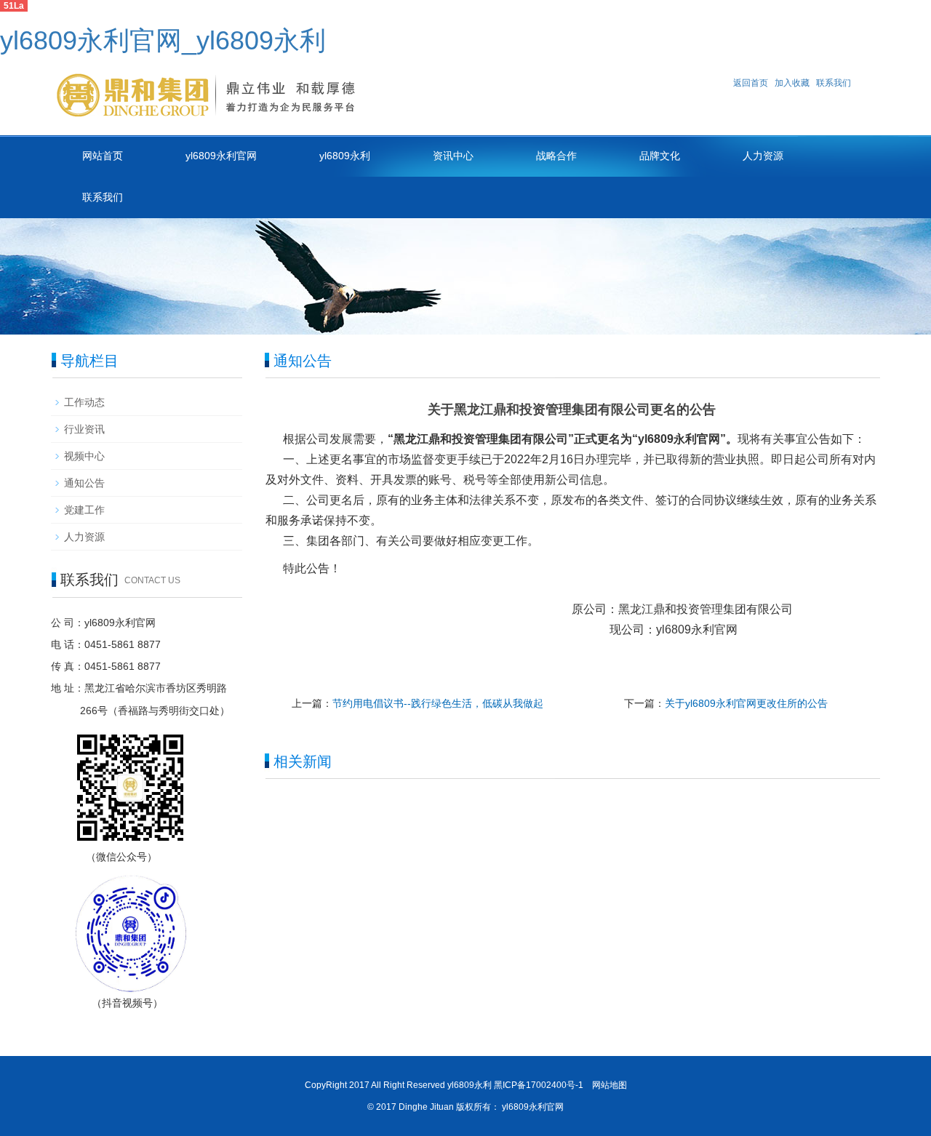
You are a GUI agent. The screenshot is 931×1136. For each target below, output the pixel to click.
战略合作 (556, 155)
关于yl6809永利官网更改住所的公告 (746, 703)
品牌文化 (659, 155)
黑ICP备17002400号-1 (538, 1085)
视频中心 (84, 456)
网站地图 (609, 1085)
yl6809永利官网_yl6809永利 (163, 40)
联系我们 (833, 83)
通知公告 (84, 483)
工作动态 (84, 402)
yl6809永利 (344, 155)
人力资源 (763, 155)
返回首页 (750, 83)
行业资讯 (84, 429)
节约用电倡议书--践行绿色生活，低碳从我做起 (437, 703)
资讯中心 (453, 155)
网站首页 (102, 155)
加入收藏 (792, 83)
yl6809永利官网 (221, 155)
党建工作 (84, 510)
